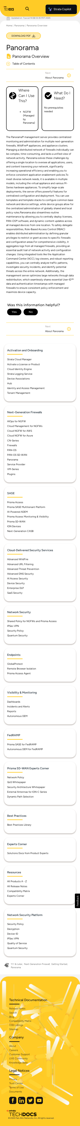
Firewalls (12, 445)
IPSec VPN (13, 626)
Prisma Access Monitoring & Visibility (28, 516)
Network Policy (15, 777)
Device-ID (12, 933)
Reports (11, 711)
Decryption (13, 929)
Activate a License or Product (23, 364)
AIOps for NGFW (16, 421)
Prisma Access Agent (19, 673)
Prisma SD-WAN (16, 521)
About (12, 1046)
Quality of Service (17, 943)
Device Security (16, 583)
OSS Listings (16, 1025)
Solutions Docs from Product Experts (27, 853)
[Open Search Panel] (27, 9)
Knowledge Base (18, 1062)
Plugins (11, 474)
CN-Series (13, 440)
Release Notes (17, 1008)
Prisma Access (15, 502)
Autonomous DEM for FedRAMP (25, 749)
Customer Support (19, 1054)
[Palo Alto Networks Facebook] (13, 1103)
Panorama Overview (37, 25)
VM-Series (13, 469)
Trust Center (16, 1083)
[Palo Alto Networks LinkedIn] (22, 1103)
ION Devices (14, 526)
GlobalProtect (15, 663)
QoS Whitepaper (16, 782)
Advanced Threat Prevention (23, 569)
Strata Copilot (62, 9)
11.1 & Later (16, 964)
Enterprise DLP (15, 588)
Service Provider (16, 464)
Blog (11, 1016)
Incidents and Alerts (18, 706)
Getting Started (59, 964)
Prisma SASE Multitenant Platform (26, 507)
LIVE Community (18, 1058)
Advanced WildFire (17, 559)
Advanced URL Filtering (20, 564)
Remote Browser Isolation (21, 668)
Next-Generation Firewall (37, 964)
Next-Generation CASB (20, 531)
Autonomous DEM (17, 716)
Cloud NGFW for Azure (20, 435)
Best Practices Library (19, 824)
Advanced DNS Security (20, 573)
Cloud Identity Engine (19, 369)
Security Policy (15, 630)
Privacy (13, 1079)
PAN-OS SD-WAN (17, 454)
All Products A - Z (17, 881)
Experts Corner (15, 895)
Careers (13, 1050)
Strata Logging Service (19, 373)
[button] (77, 901)
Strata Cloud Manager (19, 359)
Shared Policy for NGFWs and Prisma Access (32, 621)
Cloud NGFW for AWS (19, 430)
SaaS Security (14, 592)
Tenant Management (18, 392)
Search (13, 1012)
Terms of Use (16, 1087)
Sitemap (13, 1029)
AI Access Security (17, 578)
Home (9, 25)
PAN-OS (11, 450)
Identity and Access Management (26, 388)
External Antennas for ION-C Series (27, 791)
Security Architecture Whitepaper (26, 787)
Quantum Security (17, 635)
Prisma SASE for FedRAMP (22, 744)
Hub (9, 383)
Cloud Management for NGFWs (24, 426)
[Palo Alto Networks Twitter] (31, 1103)
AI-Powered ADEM (17, 511)
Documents (15, 1091)
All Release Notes (17, 886)
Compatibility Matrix (18, 891)
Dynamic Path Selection (20, 796)
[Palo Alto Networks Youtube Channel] (39, 1103)
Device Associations (18, 378)
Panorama (19, 25)
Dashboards (13, 701)
